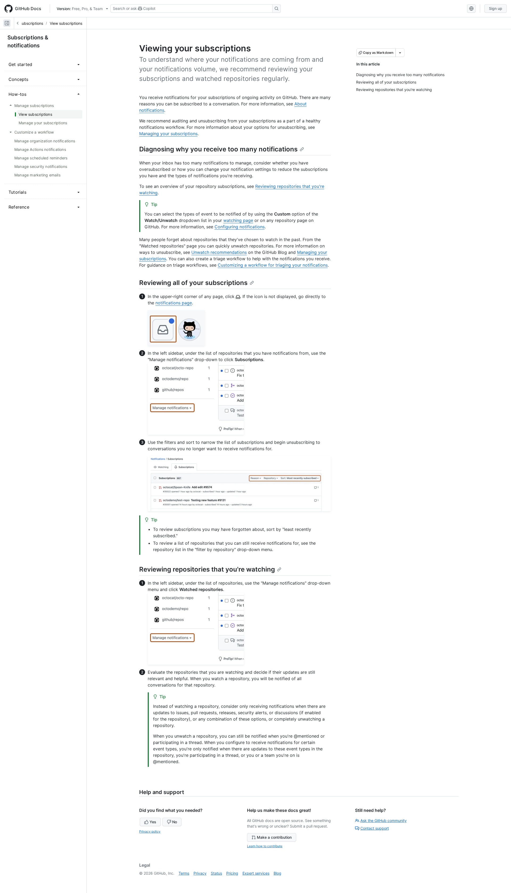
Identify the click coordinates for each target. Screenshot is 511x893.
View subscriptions (66, 23)
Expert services (255, 873)
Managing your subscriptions (168, 133)
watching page (238, 220)
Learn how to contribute (264, 846)
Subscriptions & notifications (27, 41)
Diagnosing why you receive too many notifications (218, 149)
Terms (184, 873)
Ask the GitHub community (383, 820)
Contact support (374, 828)
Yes (153, 822)
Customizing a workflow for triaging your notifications (273, 265)
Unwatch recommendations (219, 252)
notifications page (173, 302)
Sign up (495, 8)
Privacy (200, 873)
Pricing (232, 873)
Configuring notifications (240, 226)
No (174, 822)
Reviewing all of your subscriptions (193, 283)
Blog (277, 873)
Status (216, 873)
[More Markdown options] (400, 52)
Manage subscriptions (24, 23)
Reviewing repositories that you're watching (207, 569)
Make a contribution (274, 837)
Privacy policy (149, 831)
